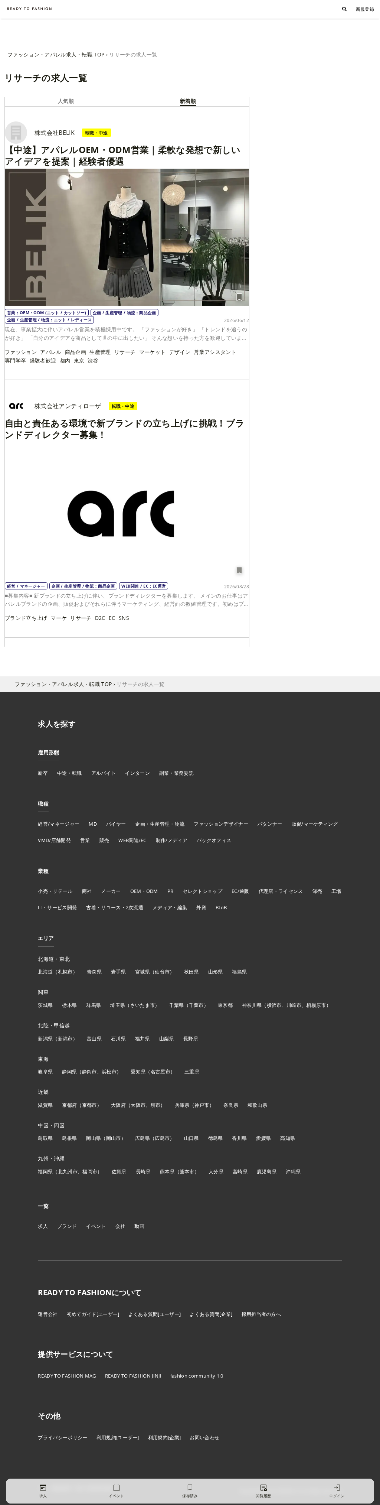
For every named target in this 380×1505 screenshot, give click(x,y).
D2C (100, 617)
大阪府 (118, 1105)
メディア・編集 (170, 907)
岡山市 (113, 1138)
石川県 (118, 1038)
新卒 (43, 773)
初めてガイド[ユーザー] (93, 1314)
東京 (79, 360)
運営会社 (48, 1314)
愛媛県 (263, 1138)
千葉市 (196, 1005)
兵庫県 (182, 1105)
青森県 (94, 971)
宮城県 (142, 971)
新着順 (188, 100)
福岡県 (45, 1171)
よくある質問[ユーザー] (154, 1314)
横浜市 (274, 1005)
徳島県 (215, 1138)
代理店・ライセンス (281, 891)
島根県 (69, 1138)
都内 (65, 360)
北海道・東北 (54, 958)
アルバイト (103, 773)
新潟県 (45, 1038)
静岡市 (89, 1071)
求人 (43, 1226)
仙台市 (162, 971)
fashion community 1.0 (196, 1375)
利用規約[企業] (164, 1437)
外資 (201, 907)
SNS (124, 617)
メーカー (111, 891)
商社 (87, 891)
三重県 (191, 1071)
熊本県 (167, 1171)
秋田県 (191, 971)
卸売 (317, 891)
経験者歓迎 (43, 360)
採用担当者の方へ (261, 1314)
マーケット (152, 351)
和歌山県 (257, 1105)
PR (170, 891)
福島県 (239, 971)
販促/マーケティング (315, 823)
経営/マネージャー (58, 823)
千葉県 (176, 1005)
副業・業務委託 (176, 773)
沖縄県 (293, 1171)
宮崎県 (240, 1171)
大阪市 (138, 1105)
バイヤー (116, 823)
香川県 (239, 1138)
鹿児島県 (266, 1171)
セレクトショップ (202, 891)
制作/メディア (171, 840)
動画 (139, 1226)
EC (112, 617)
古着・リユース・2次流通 (114, 907)
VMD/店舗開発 (54, 840)
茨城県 (45, 1005)
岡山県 (93, 1138)
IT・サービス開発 (57, 907)
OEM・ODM (144, 891)
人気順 (66, 100)
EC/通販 (240, 891)
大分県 (216, 1171)
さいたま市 (142, 1005)
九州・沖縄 (51, 1158)
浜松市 (109, 1071)
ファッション (21, 351)
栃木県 (69, 1005)
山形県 (215, 971)
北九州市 (68, 1171)
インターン (137, 773)
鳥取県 (45, 1138)
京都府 (69, 1105)
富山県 (94, 1038)
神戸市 (201, 1105)
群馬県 (93, 1005)
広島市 (162, 1138)
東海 (43, 1058)
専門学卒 (15, 360)
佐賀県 (119, 1171)
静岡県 (69, 1071)
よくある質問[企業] (211, 1314)
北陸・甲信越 (54, 1025)
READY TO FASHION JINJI (133, 1375)
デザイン (179, 351)
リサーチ (124, 351)
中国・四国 (51, 1125)
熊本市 (187, 1171)
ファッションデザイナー (221, 823)
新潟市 (65, 1038)
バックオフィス (214, 840)
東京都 (225, 1005)
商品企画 (75, 351)
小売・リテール (55, 891)
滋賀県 (45, 1105)
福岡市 (89, 1171)
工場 (336, 891)
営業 (85, 840)
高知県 (287, 1138)
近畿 (43, 1091)
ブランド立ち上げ (26, 617)
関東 (43, 991)
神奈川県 (252, 1005)
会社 (120, 1226)
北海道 (45, 971)
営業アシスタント (215, 351)
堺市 (156, 1105)
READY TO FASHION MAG (67, 1375)
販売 (104, 840)
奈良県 (230, 1105)
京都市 (89, 1105)
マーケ (59, 617)
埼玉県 (117, 1005)
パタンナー (270, 823)
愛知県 (138, 1071)
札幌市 (65, 971)
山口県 (191, 1138)
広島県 (142, 1138)
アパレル (50, 351)
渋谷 (93, 360)
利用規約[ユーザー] (117, 1437)
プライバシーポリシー (62, 1437)
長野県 (190, 1038)
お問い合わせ (204, 1437)
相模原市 (316, 1005)
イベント (96, 1226)
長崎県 (143, 1171)
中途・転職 (69, 773)
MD (93, 823)
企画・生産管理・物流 (159, 823)
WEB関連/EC (132, 840)
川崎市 (293, 1005)
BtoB (221, 907)
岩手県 (118, 971)
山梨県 (166, 1038)
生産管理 (100, 351)
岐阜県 (45, 1071)
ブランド (67, 1226)
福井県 (142, 1038)
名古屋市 (160, 1071)
